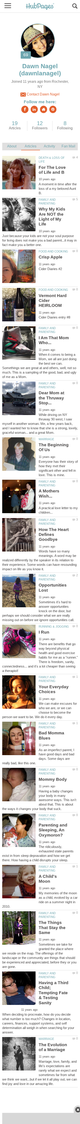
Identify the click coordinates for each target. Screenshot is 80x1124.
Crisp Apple (50, 257)
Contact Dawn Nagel (43, 94)
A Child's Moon (48, 879)
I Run (44, 632)
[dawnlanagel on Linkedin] (34, 109)
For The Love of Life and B (52, 170)
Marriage (46, 439)
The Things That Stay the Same (52, 927)
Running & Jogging (54, 626)
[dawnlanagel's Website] (43, 109)
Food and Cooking (53, 251)
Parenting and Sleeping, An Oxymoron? (53, 830)
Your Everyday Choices (54, 689)
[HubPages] (40, 6)
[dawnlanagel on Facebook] (24, 109)
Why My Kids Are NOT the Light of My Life (52, 216)
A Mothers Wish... (49, 493)
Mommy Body (53, 779)
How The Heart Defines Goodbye (54, 534)
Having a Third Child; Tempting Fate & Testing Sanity (53, 992)
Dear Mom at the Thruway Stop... (51, 398)
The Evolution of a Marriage (53, 1047)
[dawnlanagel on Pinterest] (52, 109)
